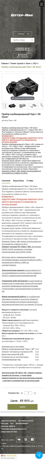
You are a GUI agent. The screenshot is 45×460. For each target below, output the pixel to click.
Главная (4, 63)
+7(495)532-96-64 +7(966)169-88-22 (22, 49)
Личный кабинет (22, 423)
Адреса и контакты (8, 421)
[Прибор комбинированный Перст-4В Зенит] (12, 106)
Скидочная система (9, 432)
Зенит (28, 63)
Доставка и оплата (25, 421)
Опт (12, 423)
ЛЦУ (35, 63)
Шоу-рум (4, 423)
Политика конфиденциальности (13, 429)
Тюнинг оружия (16, 63)
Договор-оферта (8, 426)
